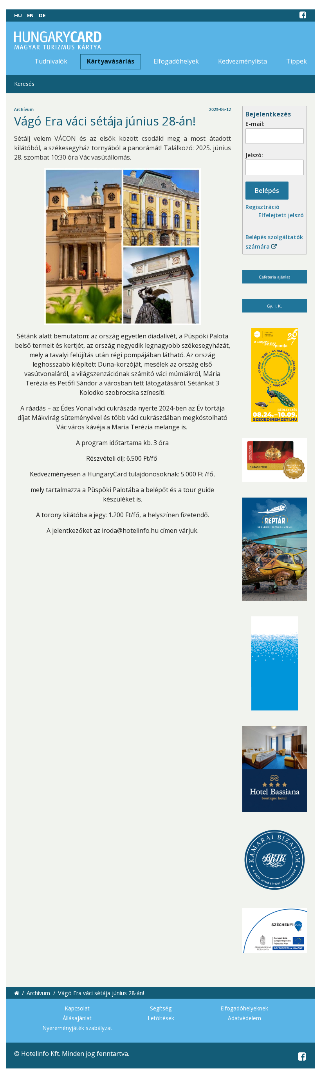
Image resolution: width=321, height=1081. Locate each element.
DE (42, 15)
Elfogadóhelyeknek (244, 1008)
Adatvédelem (244, 1018)
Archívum (38, 993)
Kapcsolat (77, 1008)
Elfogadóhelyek (176, 61)
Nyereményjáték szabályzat (77, 1028)
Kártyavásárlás (110, 61)
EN (30, 15)
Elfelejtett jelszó (281, 215)
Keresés (24, 83)
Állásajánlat (77, 1018)
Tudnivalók (50, 61)
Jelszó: (254, 155)
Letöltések (161, 1018)
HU (18, 15)
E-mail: (255, 123)
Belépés (267, 190)
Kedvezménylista (242, 61)
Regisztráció (262, 207)
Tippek (296, 61)
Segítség (160, 1008)
